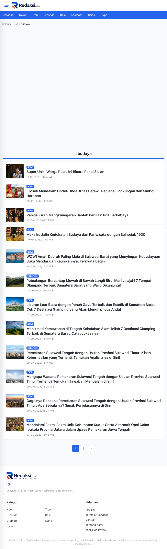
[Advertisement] (83, 61)
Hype (104, 15)
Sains (91, 15)
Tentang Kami (94, 524)
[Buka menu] (5, 5)
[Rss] (9, 484)
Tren (35, 15)
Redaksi (90, 509)
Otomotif (76, 15)
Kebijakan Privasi (96, 529)
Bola (63, 15)
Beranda (8, 15)
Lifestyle (49, 15)
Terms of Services (97, 514)
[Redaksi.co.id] (88, 5)
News (22, 15)
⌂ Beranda (6, 23)
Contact (91, 519)
